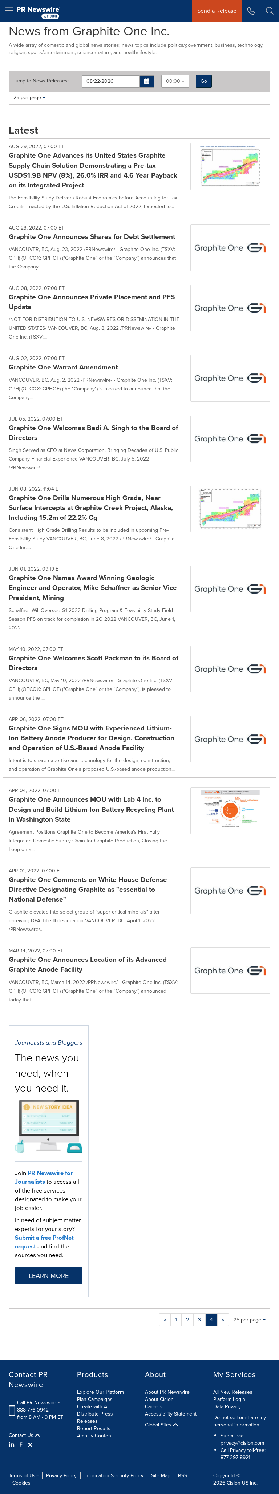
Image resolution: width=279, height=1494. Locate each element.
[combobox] (175, 81)
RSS (182, 1475)
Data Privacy (227, 1406)
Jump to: (41, 81)
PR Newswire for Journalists (44, 1177)
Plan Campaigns (95, 1399)
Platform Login (229, 1399)
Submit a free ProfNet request (44, 1242)
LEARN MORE (49, 1275)
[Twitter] (30, 1444)
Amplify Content (95, 1436)
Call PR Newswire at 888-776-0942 (39, 1406)
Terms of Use (24, 1475)
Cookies (21, 1483)
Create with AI (92, 1406)
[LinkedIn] (12, 1444)
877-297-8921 (235, 1457)
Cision (233, 1483)
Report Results (93, 1428)
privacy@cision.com (242, 1443)
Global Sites (159, 1425)
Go (204, 81)
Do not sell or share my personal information (239, 1421)
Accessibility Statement (171, 1414)
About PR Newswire (167, 1392)
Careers (154, 1406)
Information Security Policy (113, 1475)
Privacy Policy (61, 1475)
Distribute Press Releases (95, 1417)
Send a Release (216, 11)
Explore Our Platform (100, 1392)
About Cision (159, 1399)
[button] (147, 81)
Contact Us (22, 1435)
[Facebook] (21, 1444)
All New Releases (232, 1392)
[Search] (269, 11)
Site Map (160, 1475)
